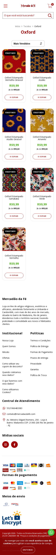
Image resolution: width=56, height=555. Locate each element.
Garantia (34, 369)
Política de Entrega (39, 346)
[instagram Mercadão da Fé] (5, 444)
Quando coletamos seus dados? (11, 373)
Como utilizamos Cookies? (10, 391)
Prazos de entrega (39, 357)
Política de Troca (38, 375)
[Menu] (5, 6)
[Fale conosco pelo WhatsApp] (51, 532)
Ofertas (6, 357)
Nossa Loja (7, 340)
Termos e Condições (40, 340)
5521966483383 (14, 408)
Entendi (28, 550)
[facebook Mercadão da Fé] (14, 444)
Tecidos (27, 26)
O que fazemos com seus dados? (12, 382)
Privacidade (35, 363)
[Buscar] (49, 15)
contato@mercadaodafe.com (21, 414)
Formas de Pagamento (41, 352)
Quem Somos (9, 346)
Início (17, 26)
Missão (5, 352)
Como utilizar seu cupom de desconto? (12, 365)
